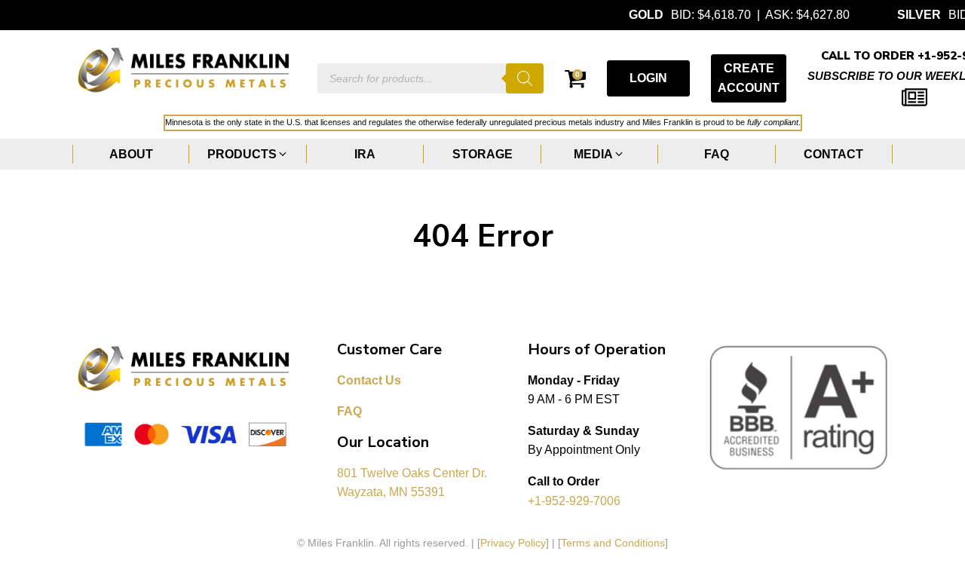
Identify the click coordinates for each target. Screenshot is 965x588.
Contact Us (369, 380)
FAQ (349, 411)
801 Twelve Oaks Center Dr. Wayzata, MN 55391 (413, 483)
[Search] (525, 78)
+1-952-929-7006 (574, 501)
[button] (247, 154)
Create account (749, 78)
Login (648, 78)
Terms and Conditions (613, 543)
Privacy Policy (513, 543)
